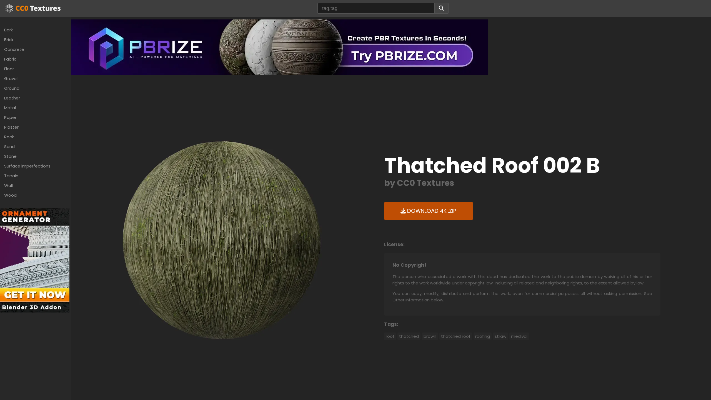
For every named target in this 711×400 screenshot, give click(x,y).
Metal (10, 108)
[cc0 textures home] (33, 8)
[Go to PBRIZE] (279, 47)
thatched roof (455, 336)
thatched (409, 336)
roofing (482, 336)
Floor (9, 69)
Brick (8, 39)
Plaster (11, 127)
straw (500, 336)
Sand (9, 146)
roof (390, 336)
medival (519, 336)
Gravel (10, 78)
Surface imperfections (27, 166)
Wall (8, 185)
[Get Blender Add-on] (34, 260)
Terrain (11, 176)
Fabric (10, 59)
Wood (10, 195)
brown (430, 336)
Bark (8, 30)
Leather (12, 98)
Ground (11, 88)
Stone (10, 156)
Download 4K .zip (431, 211)
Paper (10, 117)
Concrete (14, 49)
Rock (9, 137)
